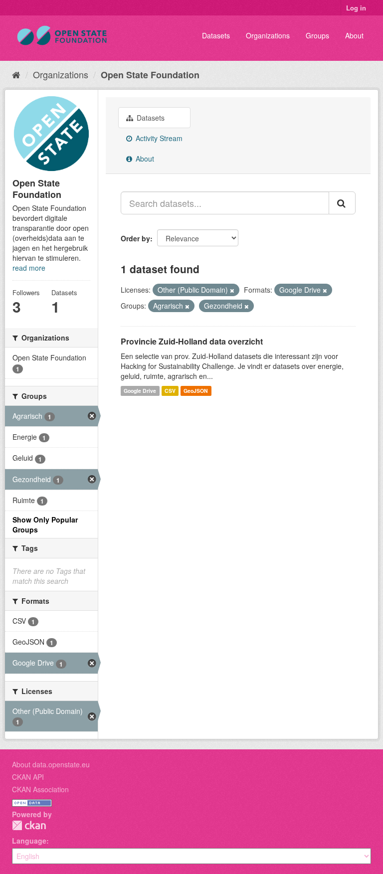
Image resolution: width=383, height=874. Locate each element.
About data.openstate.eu (51, 764)
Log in (356, 7)
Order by (135, 238)
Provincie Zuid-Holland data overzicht (192, 341)
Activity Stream (158, 138)
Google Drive (140, 390)
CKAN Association (40, 789)
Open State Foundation (150, 74)
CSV (170, 390)
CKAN (29, 825)
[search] (342, 202)
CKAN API (28, 777)
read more (28, 268)
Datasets (216, 35)
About (354, 35)
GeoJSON (196, 390)
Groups (317, 35)
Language (29, 841)
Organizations (268, 35)
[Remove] (232, 290)
